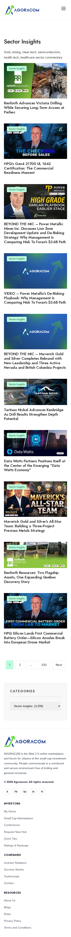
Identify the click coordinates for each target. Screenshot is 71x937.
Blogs (7, 907)
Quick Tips (10, 838)
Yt (42, 791)
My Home (10, 811)
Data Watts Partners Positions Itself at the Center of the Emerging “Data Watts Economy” (34, 465)
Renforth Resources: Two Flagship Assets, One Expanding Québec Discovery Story (31, 577)
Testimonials (11, 876)
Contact (9, 883)
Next (59, 665)
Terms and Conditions (17, 927)
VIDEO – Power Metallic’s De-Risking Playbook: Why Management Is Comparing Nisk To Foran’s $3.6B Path (35, 298)
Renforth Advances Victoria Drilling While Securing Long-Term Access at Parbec (34, 108)
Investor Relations (15, 862)
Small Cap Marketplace (18, 818)
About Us (9, 900)
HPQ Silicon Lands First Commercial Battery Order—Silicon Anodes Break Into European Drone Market (34, 638)
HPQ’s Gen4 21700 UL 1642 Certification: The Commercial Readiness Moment (28, 168)
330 (44, 665)
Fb (16, 791)
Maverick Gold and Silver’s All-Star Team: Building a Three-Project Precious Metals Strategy (32, 526)
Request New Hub (15, 831)
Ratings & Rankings (16, 845)
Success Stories (14, 869)
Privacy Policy (12, 920)
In (33, 791)
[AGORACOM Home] (24, 741)
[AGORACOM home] (22, 10)
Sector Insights (17, 68)
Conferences (12, 825)
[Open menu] (63, 8)
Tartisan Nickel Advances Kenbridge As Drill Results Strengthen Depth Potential (34, 414)
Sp (24, 791)
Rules (7, 914)
